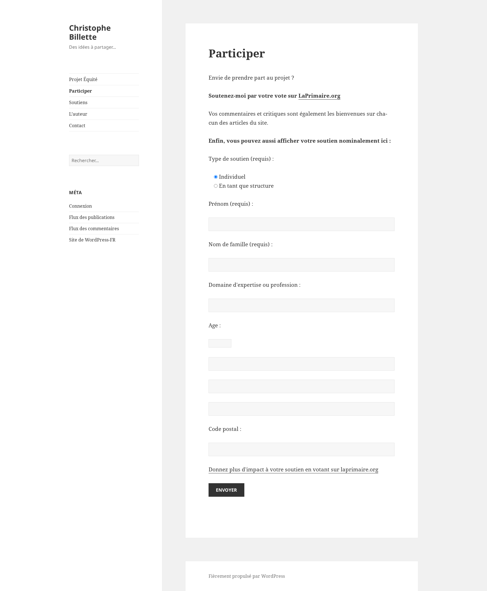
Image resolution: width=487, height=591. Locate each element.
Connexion (80, 206)
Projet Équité (83, 79)
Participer (80, 91)
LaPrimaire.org (319, 95)
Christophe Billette (90, 32)
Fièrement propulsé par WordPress (247, 576)
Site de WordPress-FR (92, 240)
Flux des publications (91, 217)
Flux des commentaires (94, 228)
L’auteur (78, 114)
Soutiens (78, 102)
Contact (77, 125)
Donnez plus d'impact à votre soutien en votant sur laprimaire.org (293, 469)
